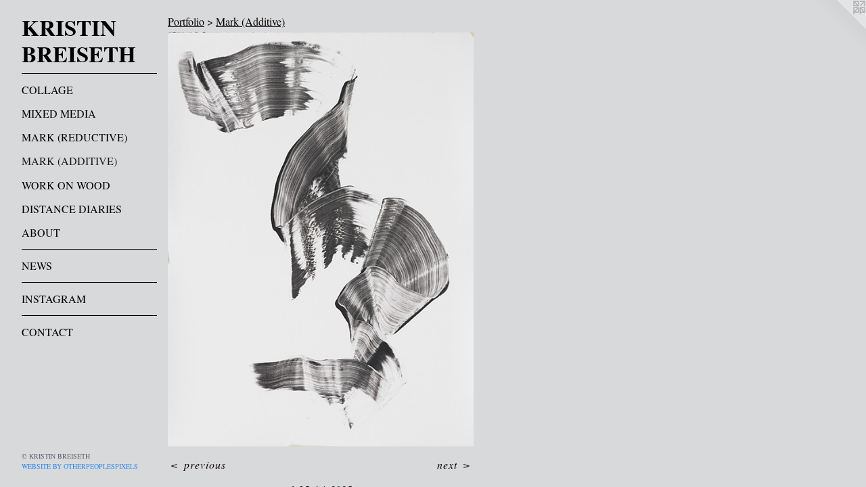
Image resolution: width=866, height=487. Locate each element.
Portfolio (186, 21)
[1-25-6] (321, 239)
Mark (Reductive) (74, 137)
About (41, 232)
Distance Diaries (72, 209)
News (37, 265)
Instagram (54, 299)
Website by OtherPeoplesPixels (80, 466)
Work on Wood (66, 185)
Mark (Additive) (69, 161)
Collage (47, 90)
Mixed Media (59, 113)
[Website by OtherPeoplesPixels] (839, 27)
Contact (47, 332)
